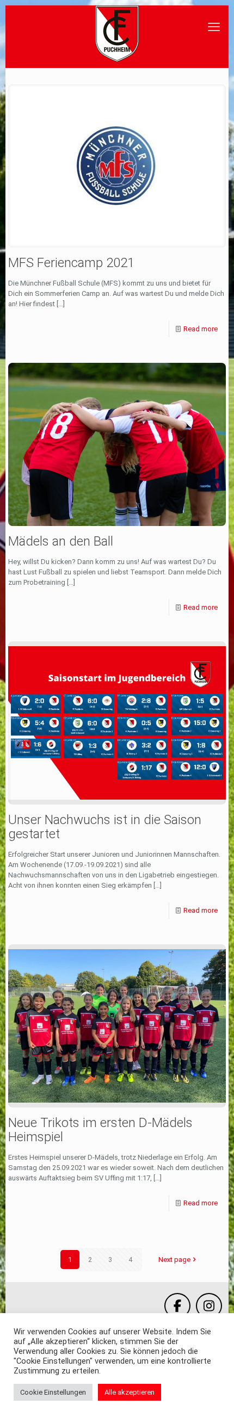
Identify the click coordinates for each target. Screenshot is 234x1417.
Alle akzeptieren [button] (129, 1392)
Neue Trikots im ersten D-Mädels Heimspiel (100, 1129)
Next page (174, 1259)
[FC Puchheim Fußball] (117, 33)
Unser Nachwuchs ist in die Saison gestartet (104, 826)
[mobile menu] (214, 27)
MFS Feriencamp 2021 (71, 262)
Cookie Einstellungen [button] (53, 1392)
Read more (200, 329)
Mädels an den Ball (60, 541)
